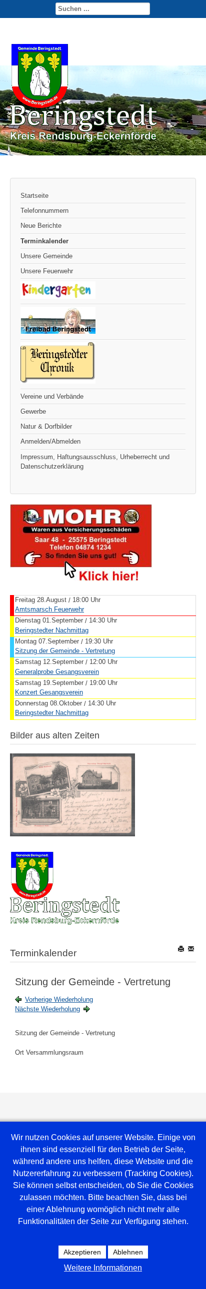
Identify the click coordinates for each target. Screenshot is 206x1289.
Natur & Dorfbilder (46, 426)
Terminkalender (44, 241)
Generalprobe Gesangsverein (57, 671)
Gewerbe (33, 411)
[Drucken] (182, 948)
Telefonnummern (44, 210)
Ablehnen (128, 1252)
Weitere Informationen (103, 1268)
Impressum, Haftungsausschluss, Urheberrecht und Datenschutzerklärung (95, 461)
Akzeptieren (82, 1252)
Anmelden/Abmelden (50, 441)
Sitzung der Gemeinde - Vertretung (65, 650)
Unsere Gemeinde (46, 256)
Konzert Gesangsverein (49, 692)
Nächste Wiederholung (47, 1009)
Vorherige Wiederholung (59, 999)
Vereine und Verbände (52, 396)
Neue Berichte (41, 225)
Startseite (34, 195)
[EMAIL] (192, 948)
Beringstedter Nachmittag (51, 630)
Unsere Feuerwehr (46, 271)
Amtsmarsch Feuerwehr (49, 609)
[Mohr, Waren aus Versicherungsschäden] (81, 579)
